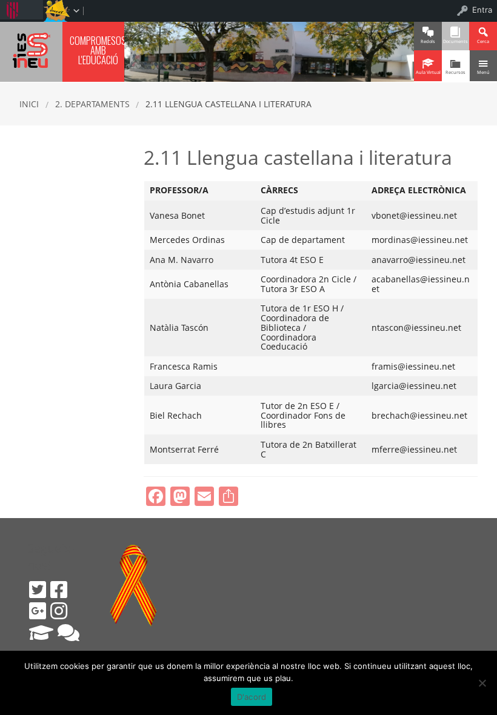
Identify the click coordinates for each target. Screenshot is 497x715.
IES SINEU (31, 50)
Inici (29, 104)
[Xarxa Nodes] (68, 632)
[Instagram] (58, 610)
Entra (482, 10)
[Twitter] (37, 589)
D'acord (252, 697)
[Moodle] (41, 632)
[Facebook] (58, 589)
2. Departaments (92, 104)
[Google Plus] (37, 610)
